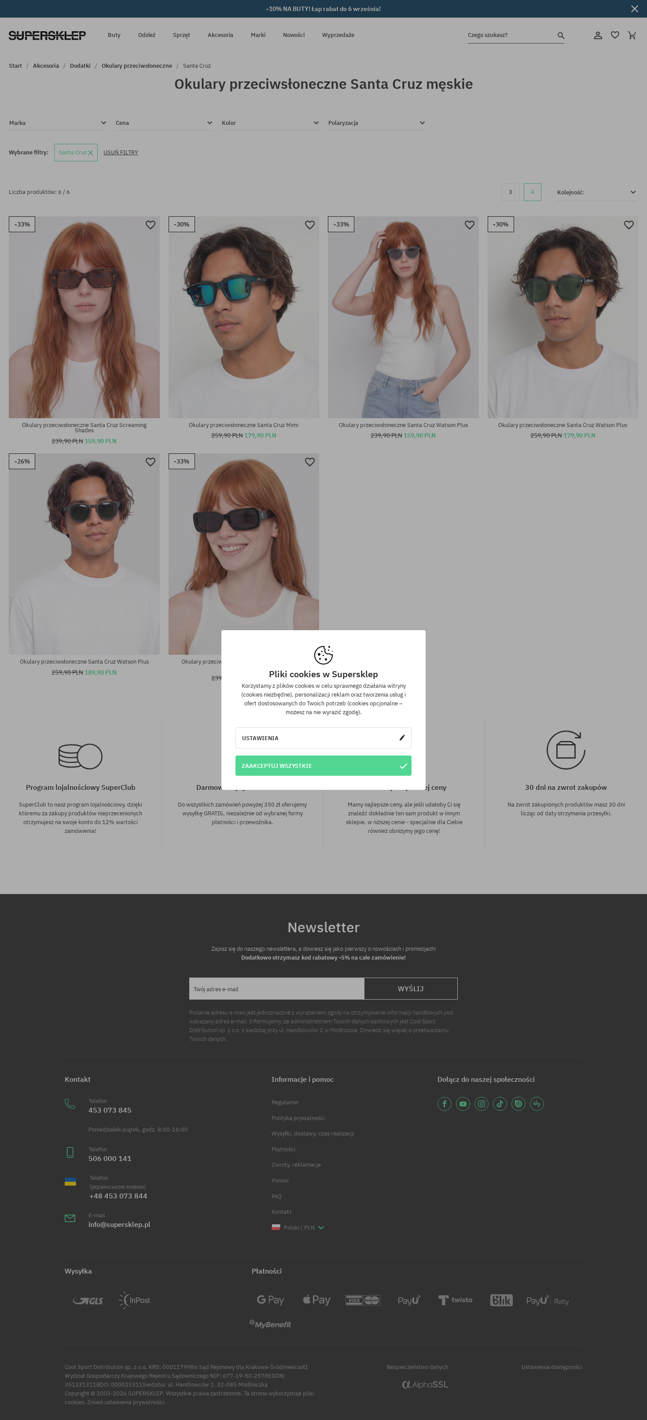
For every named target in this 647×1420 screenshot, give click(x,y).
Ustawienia (260, 738)
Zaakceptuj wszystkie (277, 766)
